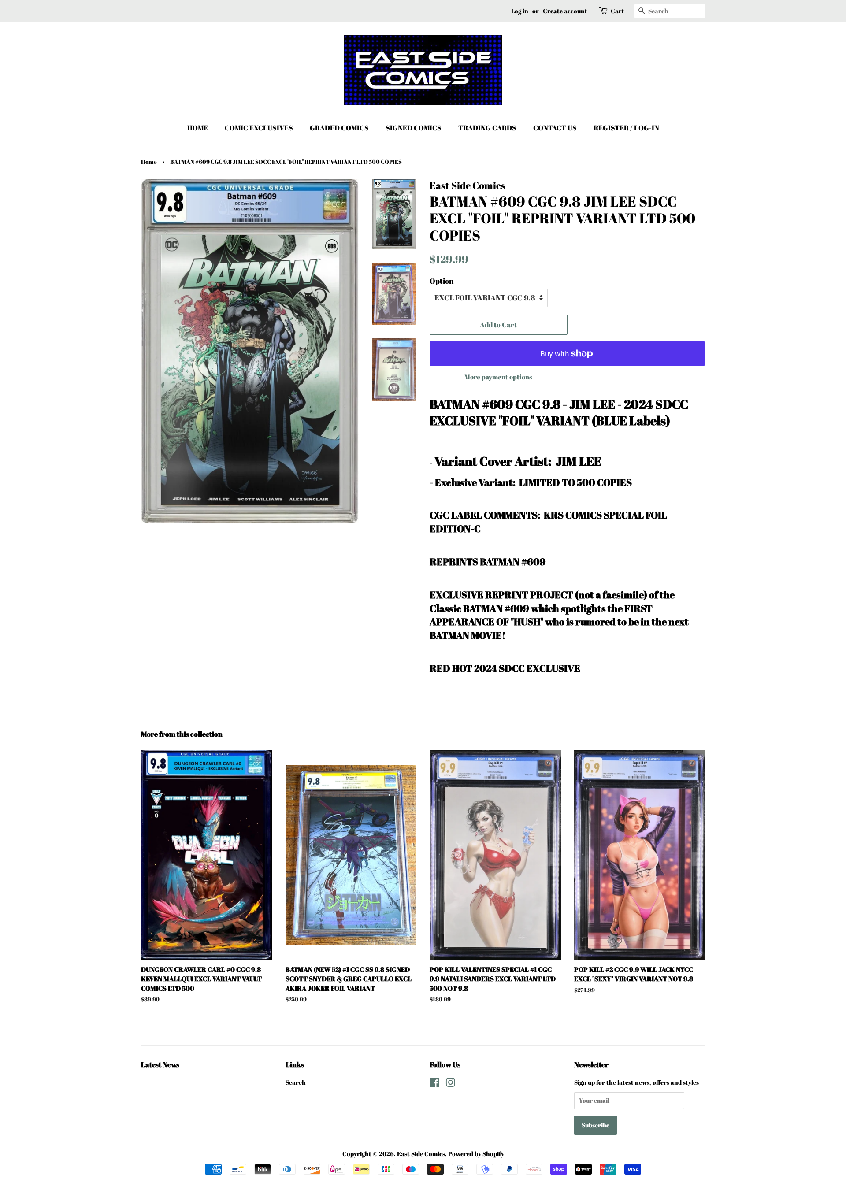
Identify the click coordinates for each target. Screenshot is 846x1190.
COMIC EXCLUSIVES (259, 128)
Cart (617, 11)
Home (149, 162)
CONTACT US (555, 128)
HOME (197, 128)
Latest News (160, 1064)
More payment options (498, 376)
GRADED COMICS (339, 128)
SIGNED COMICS (414, 128)
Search (296, 1082)
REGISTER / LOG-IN (626, 128)
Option (441, 281)
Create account (565, 11)
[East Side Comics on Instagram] (450, 1084)
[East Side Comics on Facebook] (435, 1084)
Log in (519, 11)
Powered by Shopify (476, 1153)
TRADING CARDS (487, 128)
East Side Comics (421, 1153)
